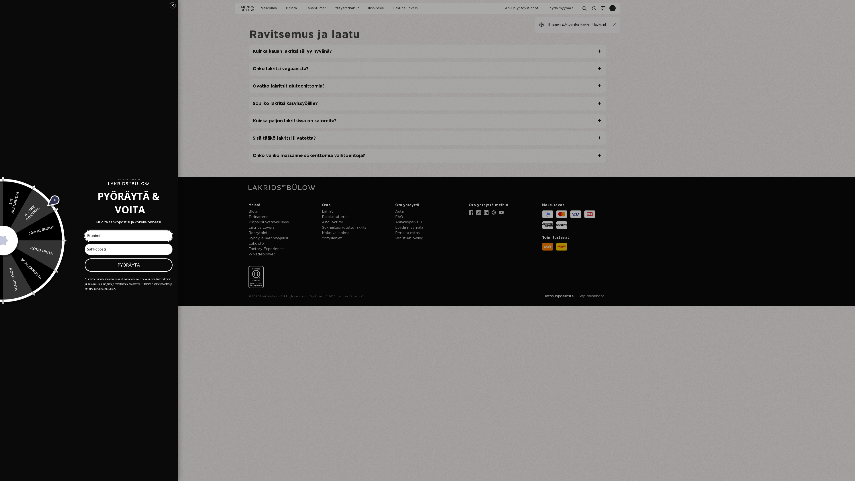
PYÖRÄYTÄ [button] (129, 265)
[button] (172, 5)
